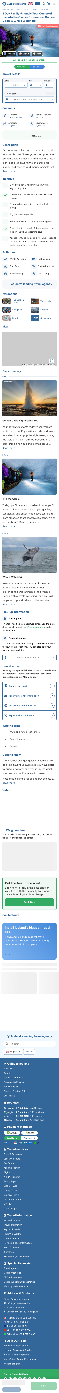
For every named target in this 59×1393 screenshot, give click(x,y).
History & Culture (12, 1234)
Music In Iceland (12, 1238)
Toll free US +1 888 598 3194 (22, 1318)
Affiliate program (12, 1363)
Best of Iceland (11, 1247)
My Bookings (10, 1208)
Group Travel (10, 1186)
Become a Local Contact (16, 1345)
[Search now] (44, 3)
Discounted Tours (12, 1199)
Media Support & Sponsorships (19, 1281)
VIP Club (8, 1204)
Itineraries (9, 1252)
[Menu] (54, 3)
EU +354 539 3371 (17, 1326)
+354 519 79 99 (15, 1307)
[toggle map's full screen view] (51, 361)
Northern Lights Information (18, 1243)
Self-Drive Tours (12, 1158)
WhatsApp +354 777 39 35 (21, 1334)
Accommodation (12, 1167)
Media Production (12, 1272)
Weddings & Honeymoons (16, 1286)
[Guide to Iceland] (14, 4)
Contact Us (9, 1095)
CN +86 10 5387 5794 (19, 1330)
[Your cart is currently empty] (49, 3)
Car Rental (9, 1163)
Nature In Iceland (12, 1220)
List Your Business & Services (18, 1350)
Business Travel (11, 1195)
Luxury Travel (11, 1190)
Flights (7, 1172)
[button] (29, 40)
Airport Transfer (12, 1176)
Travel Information (13, 1224)
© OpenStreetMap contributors (43, 365)
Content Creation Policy (16, 1091)
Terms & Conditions (13, 1077)
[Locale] (30, 3)
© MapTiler (26, 365)
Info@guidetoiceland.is (18, 1303)
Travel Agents (11, 1268)
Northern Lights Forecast (16, 1256)
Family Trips (10, 1181)
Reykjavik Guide (12, 1229)
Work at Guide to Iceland (16, 1354)
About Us (8, 1068)
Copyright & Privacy (14, 1082)
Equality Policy (11, 1086)
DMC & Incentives (13, 1277)
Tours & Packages (13, 1154)
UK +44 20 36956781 (18, 1322)
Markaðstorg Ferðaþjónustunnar (20, 1359)
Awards (7, 1073)
